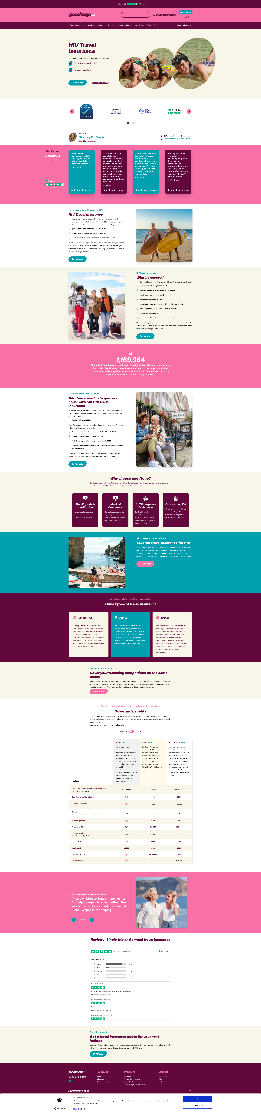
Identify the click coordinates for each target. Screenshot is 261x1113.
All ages (111, 25)
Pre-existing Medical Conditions (135, 1085)
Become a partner (103, 1082)
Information (124, 25)
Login (184, 17)
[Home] (82, 15)
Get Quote (98, 1049)
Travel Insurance (76, 25)
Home (99, 1076)
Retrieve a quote (100, 82)
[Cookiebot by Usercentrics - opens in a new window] (60, 1109)
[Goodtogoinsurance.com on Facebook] (70, 1081)
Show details (77, 1109)
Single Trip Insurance (131, 1082)
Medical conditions (95, 25)
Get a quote (185, 12)
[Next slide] (189, 111)
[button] (128, 123)
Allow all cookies (197, 1099)
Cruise (130, 731)
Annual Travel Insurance (132, 1079)
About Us (100, 1079)
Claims (156, 25)
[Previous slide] (72, 111)
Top (190, 1090)
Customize (196, 1105)
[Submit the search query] (147, 15)
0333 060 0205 (166, 14)
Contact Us (162, 1076)
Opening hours (183, 25)
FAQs (149, 25)
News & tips (139, 25)
